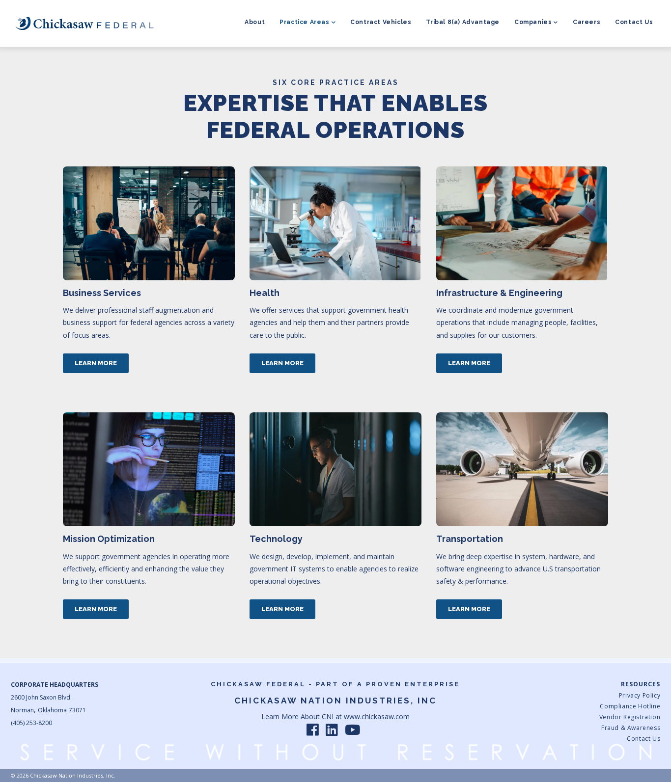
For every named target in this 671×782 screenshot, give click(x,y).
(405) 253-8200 (31, 723)
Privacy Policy (639, 695)
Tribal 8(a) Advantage (463, 22)
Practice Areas (304, 22)
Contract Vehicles (380, 22)
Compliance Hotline (630, 706)
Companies (533, 22)
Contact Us (634, 22)
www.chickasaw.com (377, 716)
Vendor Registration (629, 717)
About (255, 22)
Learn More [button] (96, 363)
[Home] (84, 23)
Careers (586, 22)
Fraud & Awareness (630, 728)
